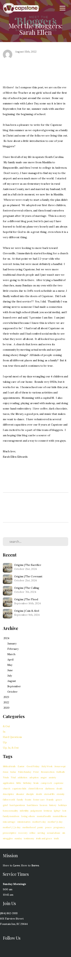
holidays (62, 805)
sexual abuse (53, 832)
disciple (30, 794)
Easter (21, 766)
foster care (39, 799)
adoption (34, 777)
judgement (36, 810)
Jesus (5, 771)
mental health (44, 816)
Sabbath (60, 771)
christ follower (35, 788)
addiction (22, 777)
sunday (18, 838)
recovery (22, 832)
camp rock (46, 783)
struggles (7, 838)
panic (40, 827)
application (8, 783)
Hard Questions (12, 737)
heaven (43, 805)
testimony (29, 838)
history (52, 805)
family (20, 799)
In (4, 731)
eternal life (49, 794)
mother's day (39, 821)
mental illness (60, 816)
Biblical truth (9, 766)
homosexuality (10, 810)
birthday (27, 783)
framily (50, 799)
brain (36, 783)
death (59, 788)
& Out (6, 726)
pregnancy (59, 827)
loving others (28, 816)
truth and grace (44, 838)
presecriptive (9, 832)
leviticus (48, 810)
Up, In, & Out (11, 747)
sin (63, 832)
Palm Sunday (24, 771)
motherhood (29, 827)
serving (41, 832)
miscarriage (9, 821)
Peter (36, 771)
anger (44, 777)
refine (32, 832)
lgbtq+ (57, 810)
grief (5, 805)
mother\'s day (55, 821)
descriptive (8, 794)
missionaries (23, 821)
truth (56, 838)
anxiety (52, 777)
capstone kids (19, 788)
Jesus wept (60, 766)
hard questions (17, 805)
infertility (24, 810)
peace (48, 827)
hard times (32, 805)
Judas (13, 771)
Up (5, 742)
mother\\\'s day (11, 827)
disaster (20, 794)
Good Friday (33, 766)
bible (18, 783)
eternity (60, 794)
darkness (50, 788)
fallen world (9, 799)
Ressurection (48, 771)
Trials (6, 777)
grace (59, 799)
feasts (28, 799)
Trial (13, 777)
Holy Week (46, 766)
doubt (39, 794)
